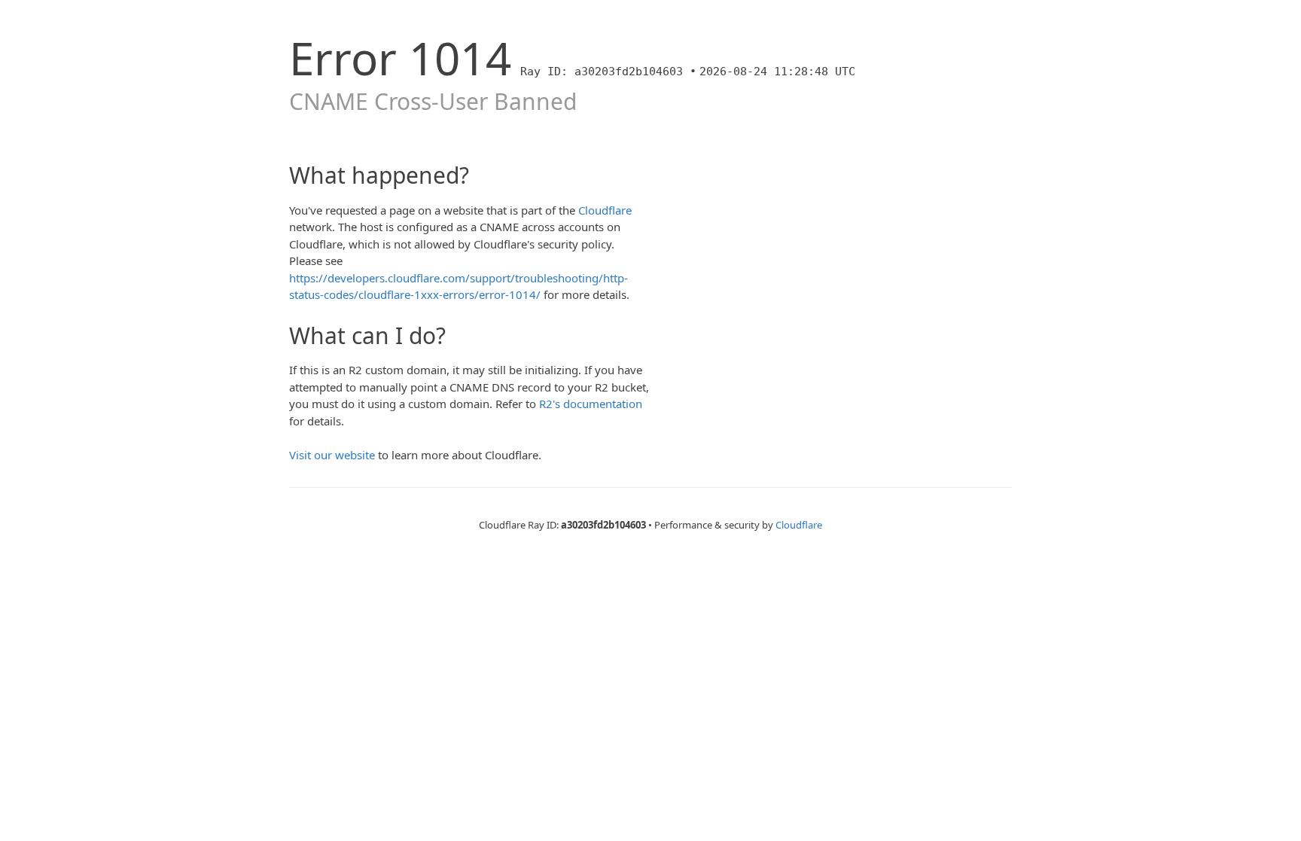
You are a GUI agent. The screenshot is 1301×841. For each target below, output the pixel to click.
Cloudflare (605, 210)
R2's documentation (590, 403)
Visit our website (332, 454)
